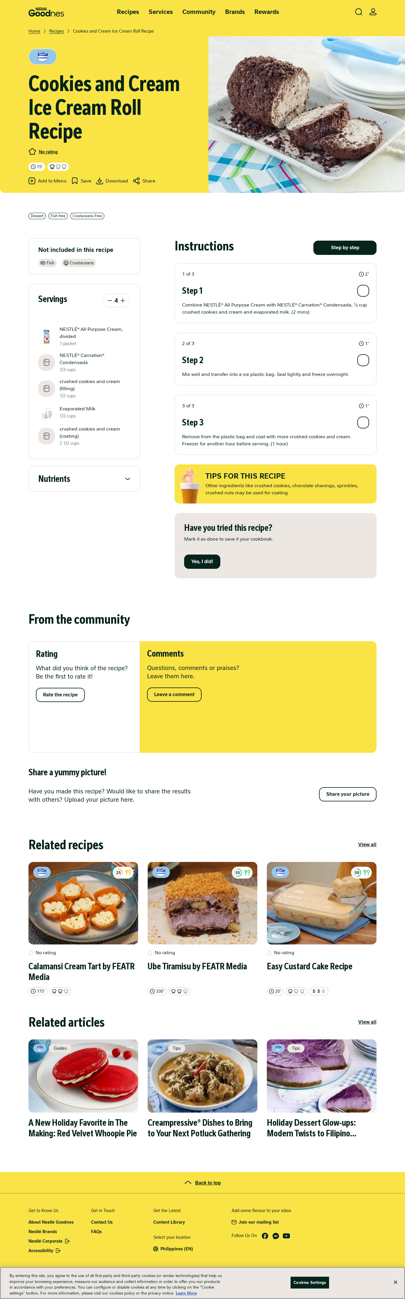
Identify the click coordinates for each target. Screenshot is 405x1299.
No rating (48, 152)
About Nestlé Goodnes (51, 1222)
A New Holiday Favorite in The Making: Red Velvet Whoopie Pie (82, 1128)
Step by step (345, 247)
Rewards (266, 12)
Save (86, 181)
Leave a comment (174, 694)
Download (117, 181)
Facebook (265, 1236)
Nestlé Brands (42, 1231)
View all (367, 844)
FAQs (96, 1231)
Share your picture (347, 794)
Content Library (169, 1222)
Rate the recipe (60, 695)
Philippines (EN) (176, 1249)
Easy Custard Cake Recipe (310, 966)
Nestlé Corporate (45, 1241)
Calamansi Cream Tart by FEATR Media (81, 971)
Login (373, 11)
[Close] (395, 1282)
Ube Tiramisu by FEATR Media (197, 966)
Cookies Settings (310, 1282)
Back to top (208, 1182)
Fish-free (58, 216)
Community (199, 12)
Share (148, 181)
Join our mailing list (259, 1222)
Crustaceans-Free (87, 216)
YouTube (286, 1236)
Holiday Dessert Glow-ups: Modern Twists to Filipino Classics (311, 1128)
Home (34, 31)
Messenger (275, 1236)
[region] (202, 1283)
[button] (275, 274)
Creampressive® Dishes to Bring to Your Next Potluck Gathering (200, 1128)
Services (161, 12)
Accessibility (40, 1250)
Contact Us (102, 1222)
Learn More (186, 1292)
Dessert (37, 216)
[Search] (358, 11)
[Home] (46, 12)
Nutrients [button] (54, 479)
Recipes (128, 12)
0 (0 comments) (32, 151)
